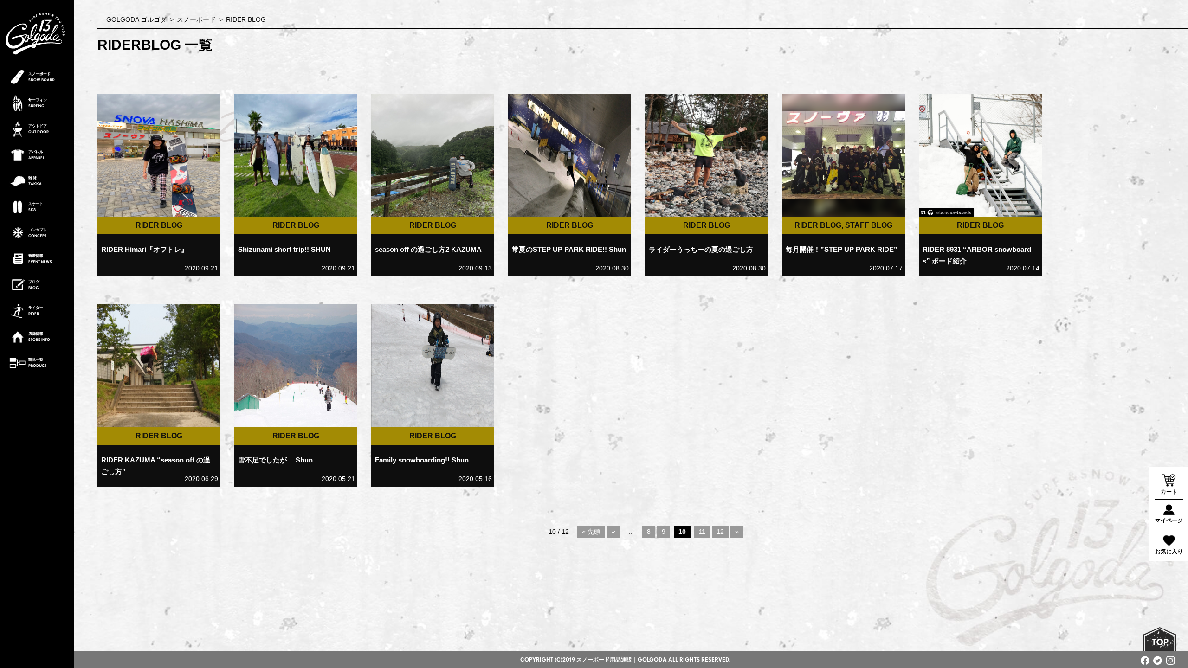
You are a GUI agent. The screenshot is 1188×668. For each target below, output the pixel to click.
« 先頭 (591, 531)
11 (702, 531)
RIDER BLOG (159, 225)
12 (720, 531)
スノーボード (196, 19)
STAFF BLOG (868, 225)
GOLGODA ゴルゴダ (136, 19)
